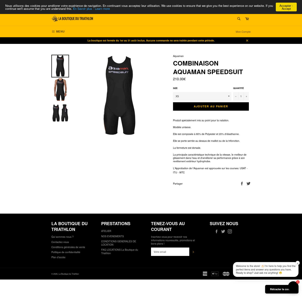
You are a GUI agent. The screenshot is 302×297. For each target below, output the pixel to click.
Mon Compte (243, 31)
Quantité (238, 88)
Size (175, 88)
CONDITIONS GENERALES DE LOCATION (118, 242)
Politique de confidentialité (65, 252)
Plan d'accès (58, 257)
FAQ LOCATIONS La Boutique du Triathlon (119, 251)
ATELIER (106, 231)
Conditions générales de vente (68, 247)
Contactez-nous (60, 242)
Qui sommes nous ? (62, 236)
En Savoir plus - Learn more (91, 8)
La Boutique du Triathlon (69, 273)
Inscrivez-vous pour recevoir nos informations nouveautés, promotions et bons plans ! (173, 240)
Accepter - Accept (286, 7)
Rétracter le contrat (282, 289)
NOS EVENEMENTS (112, 236)
